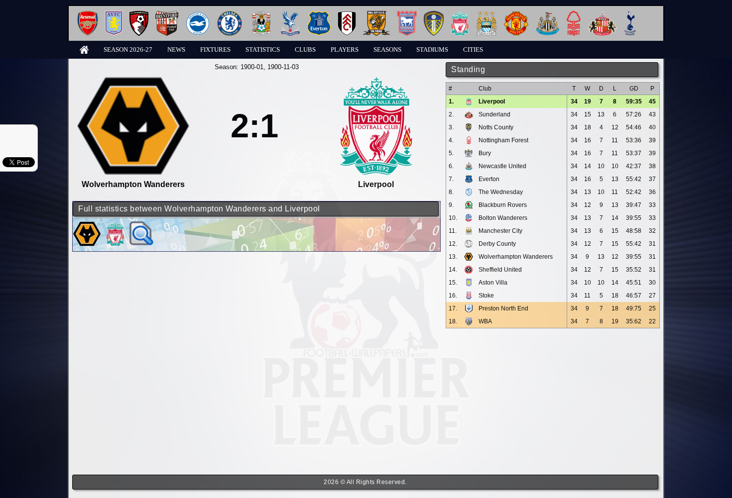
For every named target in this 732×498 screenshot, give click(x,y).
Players (345, 49)
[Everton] (319, 14)
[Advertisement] (553, 401)
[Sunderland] (602, 14)
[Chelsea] (229, 14)
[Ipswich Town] (407, 14)
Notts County (496, 127)
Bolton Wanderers (503, 217)
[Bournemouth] (138, 14)
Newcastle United (502, 166)
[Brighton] (197, 14)
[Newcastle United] (547, 14)
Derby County (497, 243)
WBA (485, 321)
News (176, 49)
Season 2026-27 (128, 49)
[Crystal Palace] (290, 14)
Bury (485, 153)
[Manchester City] (486, 14)
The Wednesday (501, 192)
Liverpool (492, 101)
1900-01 (252, 67)
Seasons (387, 49)
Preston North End (503, 308)
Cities (473, 49)
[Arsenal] (87, 14)
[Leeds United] (434, 14)
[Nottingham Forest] (574, 14)
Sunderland (494, 114)
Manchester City (500, 230)
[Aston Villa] (113, 14)
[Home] (84, 49)
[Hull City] (376, 14)
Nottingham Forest (503, 140)
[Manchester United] (516, 14)
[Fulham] (347, 14)
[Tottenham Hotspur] (630, 14)
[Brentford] (166, 14)
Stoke (486, 295)
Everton (489, 179)
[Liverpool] (460, 14)
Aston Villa (493, 282)
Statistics (262, 49)
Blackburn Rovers (503, 204)
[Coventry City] (261, 14)
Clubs (305, 49)
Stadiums (432, 49)
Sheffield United (500, 269)
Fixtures (215, 49)
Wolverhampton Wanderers (516, 256)
